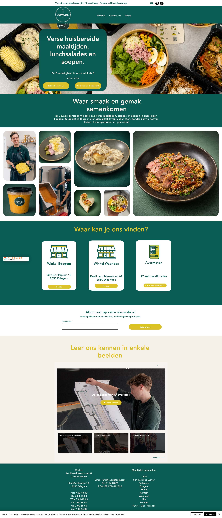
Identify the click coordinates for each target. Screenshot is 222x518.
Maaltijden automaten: (144, 470)
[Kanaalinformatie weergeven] (163, 365)
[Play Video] (75, 443)
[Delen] (157, 365)
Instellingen (197, 514)
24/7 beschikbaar (89, 3)
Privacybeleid (119, 514)
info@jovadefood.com (113, 479)
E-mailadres (66, 321)
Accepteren (210, 514)
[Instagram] (157, 3)
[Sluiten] (219, 514)
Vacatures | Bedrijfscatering (113, 3)
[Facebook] (161, 3)
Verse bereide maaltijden (67, 3)
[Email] (151, 3)
